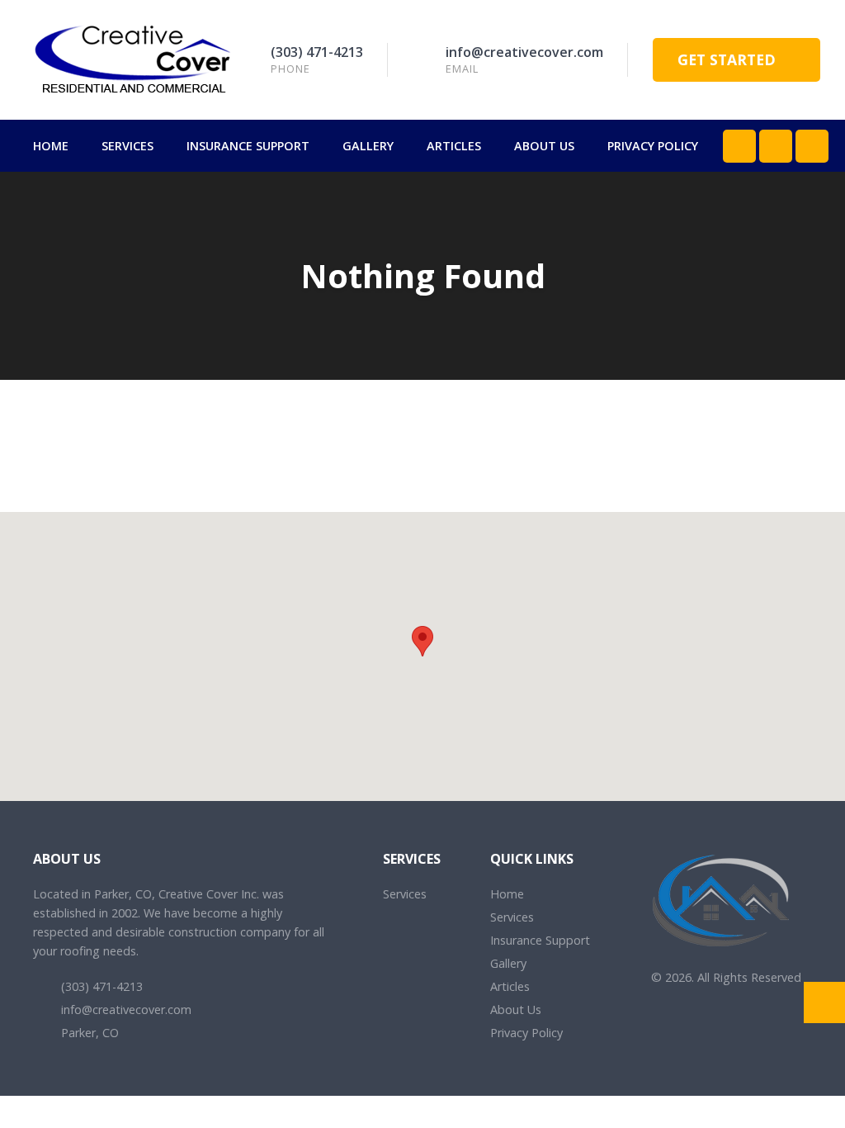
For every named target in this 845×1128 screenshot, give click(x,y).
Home (50, 146)
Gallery (368, 146)
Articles (454, 146)
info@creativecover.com (524, 52)
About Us (544, 146)
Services (127, 146)
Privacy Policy (652, 146)
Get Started (728, 59)
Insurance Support (247, 146)
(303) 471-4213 (317, 52)
